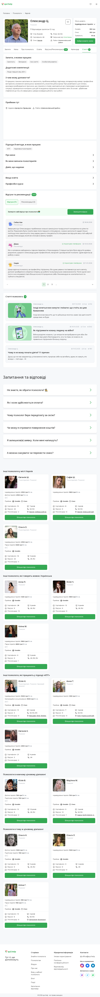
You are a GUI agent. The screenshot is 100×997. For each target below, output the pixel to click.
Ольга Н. (22, 835)
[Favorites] (90, 4)
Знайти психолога (38, 956)
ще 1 (6, 497)
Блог (33, 978)
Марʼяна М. (72, 780)
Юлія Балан (67, 37)
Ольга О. (22, 527)
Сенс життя (34, 62)
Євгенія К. (23, 731)
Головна (6, 13)
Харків (27, 13)
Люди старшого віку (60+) (16, 72)
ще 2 (6, 855)
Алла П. (22, 582)
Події (33, 982)
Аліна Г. (22, 885)
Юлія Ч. (70, 582)
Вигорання (22, 62)
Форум (34, 964)
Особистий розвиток (49, 62)
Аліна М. (22, 626)
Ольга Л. (71, 835)
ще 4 (6, 701)
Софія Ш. (71, 477)
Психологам (36, 960)
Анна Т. (70, 681)
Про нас (34, 968)
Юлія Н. (22, 681)
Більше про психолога (26, 517)
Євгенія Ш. (23, 477)
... (56, 284)
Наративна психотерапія (22, 149)
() (12, 202)
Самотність (11, 62)
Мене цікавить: (80, 21)
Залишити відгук (80, 212)
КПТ (8, 149)
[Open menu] (96, 4)
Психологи (17, 13)
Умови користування (62, 956)
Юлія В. (22, 780)
